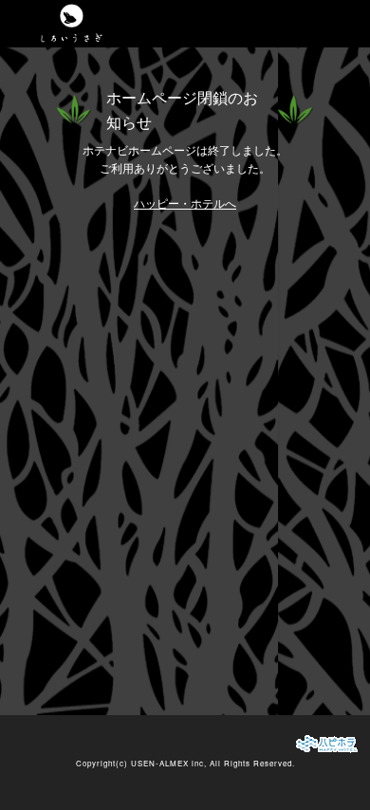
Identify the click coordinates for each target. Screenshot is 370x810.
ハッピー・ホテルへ (185, 203)
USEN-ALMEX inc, (169, 763)
